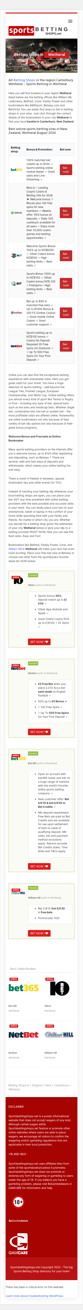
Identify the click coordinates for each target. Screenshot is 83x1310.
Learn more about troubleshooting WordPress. (35, 1295)
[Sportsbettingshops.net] (39, 31)
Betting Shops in (18, 1085)
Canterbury (61, 1085)
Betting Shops (24, 80)
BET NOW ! (37, 641)
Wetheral (50, 585)
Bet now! (66, 169)
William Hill (15, 548)
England (37, 1085)
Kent (48, 1085)
